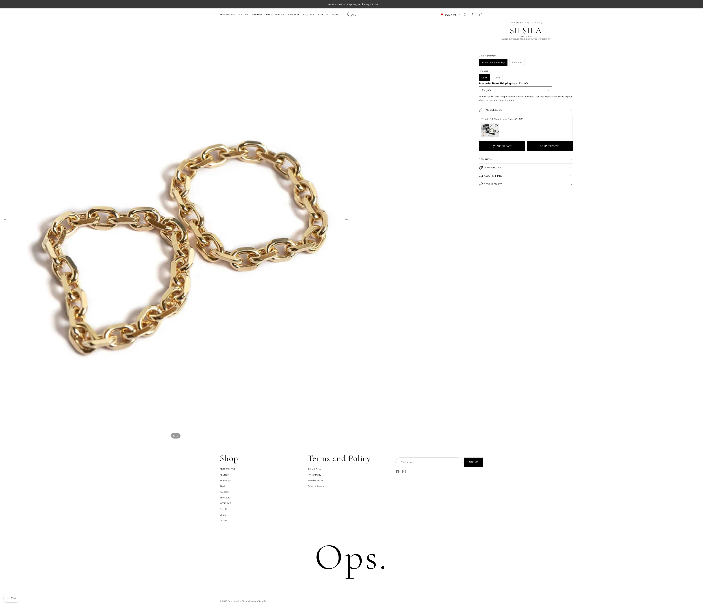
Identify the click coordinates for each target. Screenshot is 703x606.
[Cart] (481, 15)
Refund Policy (493, 184)
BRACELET (225, 497)
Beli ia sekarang (549, 146)
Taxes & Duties (492, 167)
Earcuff (223, 509)
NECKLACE (225, 503)
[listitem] (335, 14)
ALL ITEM (224, 474)
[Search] (465, 15)
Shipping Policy (315, 480)
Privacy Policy (314, 474)
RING (222, 486)
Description (486, 159)
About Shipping (493, 175)
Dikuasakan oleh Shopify (254, 601)
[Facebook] (397, 471)
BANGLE (224, 492)
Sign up (473, 462)
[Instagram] (404, 471)
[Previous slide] (4, 220)
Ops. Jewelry (234, 601)
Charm (223, 514)
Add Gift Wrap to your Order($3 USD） (504, 119)
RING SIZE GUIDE (493, 109)
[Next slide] (347, 220)
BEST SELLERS (227, 469)
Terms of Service (316, 486)
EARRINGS (225, 480)
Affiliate (223, 520)
